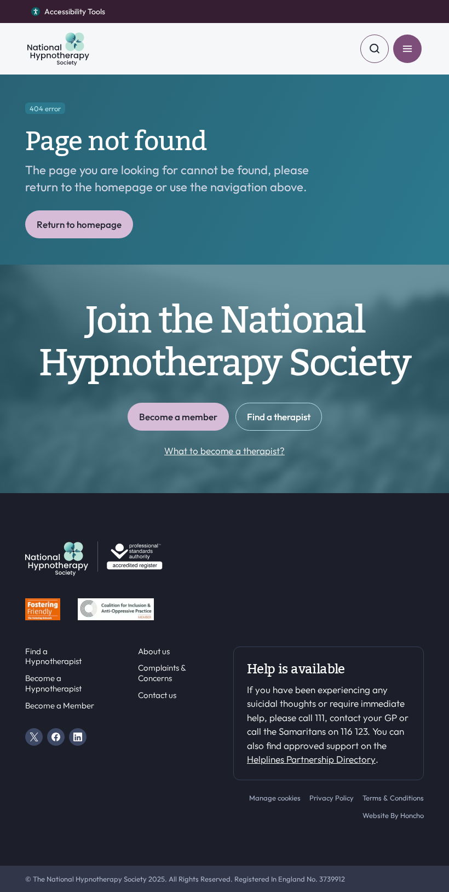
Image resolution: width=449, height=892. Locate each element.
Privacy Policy (331, 797)
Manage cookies (275, 797)
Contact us (157, 695)
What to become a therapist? (224, 450)
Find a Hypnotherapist (53, 657)
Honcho (412, 815)
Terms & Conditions (393, 797)
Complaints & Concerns (162, 673)
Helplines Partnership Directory (311, 759)
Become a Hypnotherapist (53, 683)
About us (154, 651)
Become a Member (59, 706)
